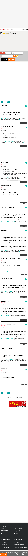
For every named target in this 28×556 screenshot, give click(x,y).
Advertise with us (4, 530)
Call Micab (4, 230)
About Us (2, 528)
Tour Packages (7, 341)
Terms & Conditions (18, 528)
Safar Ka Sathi (5, 163)
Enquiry (2, 531)
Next (8, 101)
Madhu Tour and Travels (8, 324)
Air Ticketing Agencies (17, 359)
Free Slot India (17, 531)
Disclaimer (16, 533)
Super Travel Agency (7, 348)
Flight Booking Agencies (10, 361)
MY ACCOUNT (4, 59)
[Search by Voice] (14, 56)
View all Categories (17, 397)
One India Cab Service (7, 278)
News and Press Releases (6, 539)
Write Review (3, 109)
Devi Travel (4, 369)
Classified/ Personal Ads (19, 544)
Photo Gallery (17, 542)
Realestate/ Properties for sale (20, 547)
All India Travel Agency (8, 127)
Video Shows (3, 542)
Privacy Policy (17, 530)
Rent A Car (23, 118)
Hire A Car (19, 118)
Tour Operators (8, 339)
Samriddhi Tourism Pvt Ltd (9, 207)
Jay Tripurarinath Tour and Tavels (11, 259)
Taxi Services (16, 119)
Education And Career (5, 541)
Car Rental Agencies (13, 118)
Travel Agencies (11, 119)
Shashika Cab (5, 301)
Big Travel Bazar (6, 185)
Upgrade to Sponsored (23, 122)
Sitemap (2, 533)
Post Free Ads (11, 59)
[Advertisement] (14, 14)
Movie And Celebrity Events (6, 545)
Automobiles (16, 545)
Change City (8, 397)
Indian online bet (4, 544)
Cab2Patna (4, 105)
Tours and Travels (4, 119)
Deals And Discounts (5, 547)
